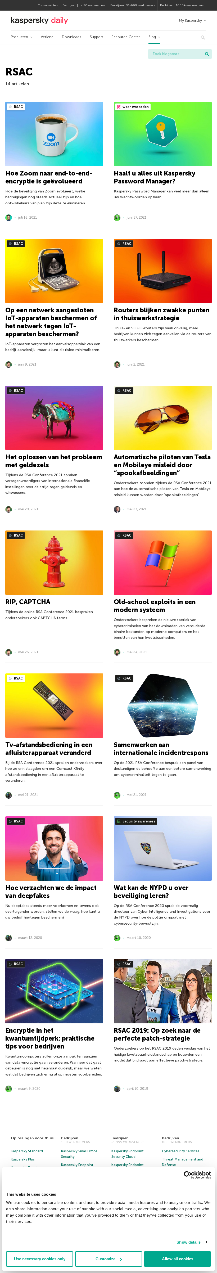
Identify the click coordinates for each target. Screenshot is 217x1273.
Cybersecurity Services (180, 1151)
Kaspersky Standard (27, 1151)
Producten (19, 37)
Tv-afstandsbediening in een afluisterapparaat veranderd (48, 749)
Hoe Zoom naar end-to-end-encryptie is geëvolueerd (48, 177)
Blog (152, 37)
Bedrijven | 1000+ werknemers (182, 5)
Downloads (71, 37)
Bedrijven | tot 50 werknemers (84, 5)
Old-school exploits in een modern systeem (155, 606)
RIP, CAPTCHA (27, 602)
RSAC (18, 107)
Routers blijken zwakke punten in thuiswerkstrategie (161, 314)
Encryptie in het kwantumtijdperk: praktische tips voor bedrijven (49, 1038)
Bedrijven (69, 1138)
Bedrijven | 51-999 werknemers (132, 5)
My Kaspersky (190, 20)
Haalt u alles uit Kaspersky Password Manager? (154, 177)
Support (96, 37)
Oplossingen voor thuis (32, 1138)
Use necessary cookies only (39, 1259)
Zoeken (207, 54)
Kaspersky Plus (23, 1159)
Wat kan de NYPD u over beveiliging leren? (151, 891)
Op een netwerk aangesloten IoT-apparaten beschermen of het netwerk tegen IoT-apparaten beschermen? (51, 322)
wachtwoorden (135, 107)
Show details (189, 1242)
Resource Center (125, 37)
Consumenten (48, 5)
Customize (105, 1259)
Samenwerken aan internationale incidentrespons (161, 749)
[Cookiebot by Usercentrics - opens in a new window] (188, 1175)
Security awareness (138, 821)
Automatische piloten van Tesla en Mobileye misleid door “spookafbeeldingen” (162, 465)
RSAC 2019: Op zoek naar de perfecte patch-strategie (157, 1034)
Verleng (47, 37)
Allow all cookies (177, 1259)
